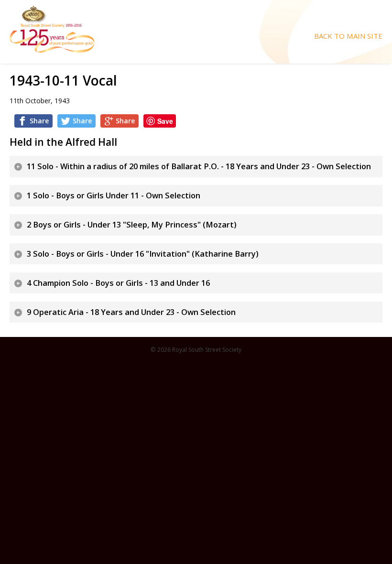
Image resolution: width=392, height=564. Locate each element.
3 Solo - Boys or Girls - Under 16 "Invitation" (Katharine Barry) (143, 254)
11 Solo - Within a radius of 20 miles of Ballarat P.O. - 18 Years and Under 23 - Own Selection (199, 166)
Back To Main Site (348, 36)
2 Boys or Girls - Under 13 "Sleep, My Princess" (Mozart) (132, 224)
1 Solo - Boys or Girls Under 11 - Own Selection (113, 195)
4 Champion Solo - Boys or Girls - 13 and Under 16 (118, 283)
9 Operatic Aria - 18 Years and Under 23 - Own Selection (131, 312)
